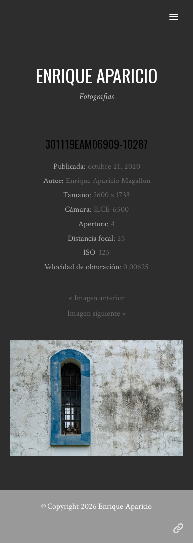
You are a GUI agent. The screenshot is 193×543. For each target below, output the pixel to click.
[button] (179, 10)
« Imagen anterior (97, 298)
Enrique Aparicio (125, 506)
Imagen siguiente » (96, 313)
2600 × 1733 (111, 195)
